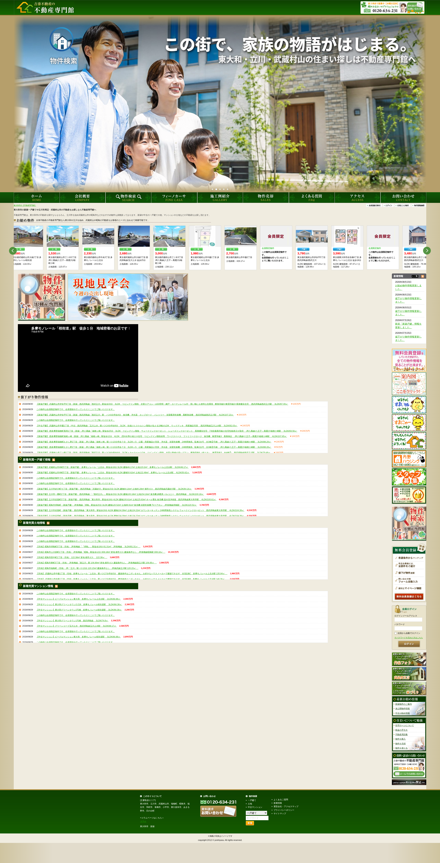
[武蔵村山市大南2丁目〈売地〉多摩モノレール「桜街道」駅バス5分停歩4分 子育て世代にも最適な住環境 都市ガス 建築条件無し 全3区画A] (172, 236)
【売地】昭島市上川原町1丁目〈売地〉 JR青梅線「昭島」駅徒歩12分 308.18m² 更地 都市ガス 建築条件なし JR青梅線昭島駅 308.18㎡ (100, 552)
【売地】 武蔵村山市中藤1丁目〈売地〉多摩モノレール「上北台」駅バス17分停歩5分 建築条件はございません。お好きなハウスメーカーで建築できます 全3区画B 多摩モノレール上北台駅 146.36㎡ (131, 579)
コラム (143, 821)
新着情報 (278, 803)
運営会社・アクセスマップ (286, 806)
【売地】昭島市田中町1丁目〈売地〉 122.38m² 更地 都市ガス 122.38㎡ (71, 557)
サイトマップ (280, 813)
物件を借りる (401, 748)
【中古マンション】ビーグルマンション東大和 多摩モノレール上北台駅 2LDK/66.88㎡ (78, 599)
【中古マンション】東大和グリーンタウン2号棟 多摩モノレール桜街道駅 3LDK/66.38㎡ (79, 610)
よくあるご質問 (281, 799)
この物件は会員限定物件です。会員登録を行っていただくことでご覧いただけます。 (75, 409)
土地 (250, 804)
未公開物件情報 (402, 708)
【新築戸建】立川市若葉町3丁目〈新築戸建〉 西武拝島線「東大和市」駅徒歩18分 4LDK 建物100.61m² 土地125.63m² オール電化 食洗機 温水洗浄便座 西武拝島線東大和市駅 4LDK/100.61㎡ (126, 499)
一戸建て (252, 800)
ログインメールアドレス (405, 616)
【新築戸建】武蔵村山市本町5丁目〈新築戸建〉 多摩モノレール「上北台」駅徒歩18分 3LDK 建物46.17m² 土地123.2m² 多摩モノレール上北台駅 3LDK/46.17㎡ (112, 467)
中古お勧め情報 (402, 713)
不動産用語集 (401, 734)
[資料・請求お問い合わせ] (409, 765)
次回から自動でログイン (409, 633)
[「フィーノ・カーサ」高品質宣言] (409, 673)
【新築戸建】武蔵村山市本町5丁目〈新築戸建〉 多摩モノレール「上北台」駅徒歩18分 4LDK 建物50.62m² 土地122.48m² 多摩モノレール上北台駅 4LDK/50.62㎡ (113, 472)
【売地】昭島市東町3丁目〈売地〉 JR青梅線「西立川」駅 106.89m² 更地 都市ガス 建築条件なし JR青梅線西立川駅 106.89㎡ (96, 563)
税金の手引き (401, 730)
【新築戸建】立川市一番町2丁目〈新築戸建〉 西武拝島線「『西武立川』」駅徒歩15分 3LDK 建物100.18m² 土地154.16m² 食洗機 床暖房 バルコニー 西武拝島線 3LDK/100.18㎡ (120, 494)
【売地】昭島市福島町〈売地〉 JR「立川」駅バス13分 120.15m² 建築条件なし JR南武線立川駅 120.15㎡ (87, 568)
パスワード (399, 624)
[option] (30, 248)
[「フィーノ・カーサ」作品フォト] (409, 659)
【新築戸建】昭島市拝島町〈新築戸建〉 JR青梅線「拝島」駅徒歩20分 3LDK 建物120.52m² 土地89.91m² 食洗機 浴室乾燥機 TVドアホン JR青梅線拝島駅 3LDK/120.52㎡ (116, 505)
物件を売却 (400, 743)
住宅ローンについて (404, 725)
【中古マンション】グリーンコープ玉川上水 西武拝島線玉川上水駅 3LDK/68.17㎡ (76, 626)
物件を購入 (400, 739)
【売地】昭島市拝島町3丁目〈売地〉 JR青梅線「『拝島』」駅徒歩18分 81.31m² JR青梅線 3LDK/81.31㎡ (88, 546)
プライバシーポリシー (284, 810)
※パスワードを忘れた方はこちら (408, 638)
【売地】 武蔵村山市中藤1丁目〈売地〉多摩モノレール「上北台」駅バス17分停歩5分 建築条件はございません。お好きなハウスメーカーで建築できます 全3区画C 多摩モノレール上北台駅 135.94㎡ (131, 573)
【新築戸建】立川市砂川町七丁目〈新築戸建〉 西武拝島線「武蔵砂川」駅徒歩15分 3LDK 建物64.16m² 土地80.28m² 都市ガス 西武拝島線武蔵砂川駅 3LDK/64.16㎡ (114, 488)
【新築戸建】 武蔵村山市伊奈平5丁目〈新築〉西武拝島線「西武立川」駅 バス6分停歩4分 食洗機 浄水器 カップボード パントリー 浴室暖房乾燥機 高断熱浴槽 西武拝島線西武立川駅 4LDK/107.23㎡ (135, 414)
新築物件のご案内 (403, 704)
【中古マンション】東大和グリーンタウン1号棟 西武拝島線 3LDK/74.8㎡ (72, 620)
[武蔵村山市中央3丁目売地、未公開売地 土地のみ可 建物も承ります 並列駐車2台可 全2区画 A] (243, 236)
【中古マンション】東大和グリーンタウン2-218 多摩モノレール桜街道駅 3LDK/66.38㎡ (79, 604)
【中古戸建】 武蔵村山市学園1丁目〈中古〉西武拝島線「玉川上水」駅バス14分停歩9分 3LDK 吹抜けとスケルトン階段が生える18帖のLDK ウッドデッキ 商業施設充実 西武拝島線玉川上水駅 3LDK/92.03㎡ (137, 425)
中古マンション (255, 807)
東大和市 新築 (147, 826)
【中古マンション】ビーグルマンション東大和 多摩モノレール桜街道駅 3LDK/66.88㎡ (78, 637)
